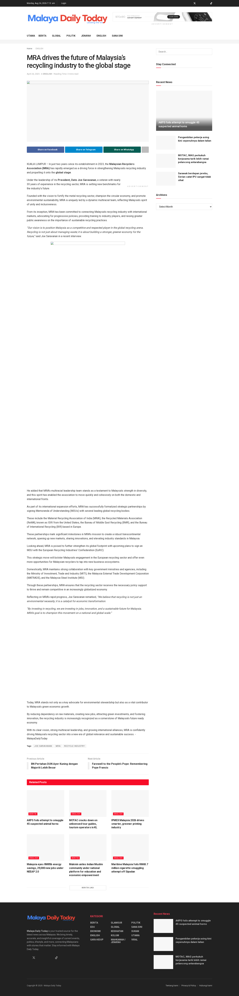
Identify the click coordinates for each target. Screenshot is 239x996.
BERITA (42, 35)
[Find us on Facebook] (190, 3)
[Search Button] (211, 36)
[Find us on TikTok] (211, 3)
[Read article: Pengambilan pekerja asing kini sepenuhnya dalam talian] (166, 143)
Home (29, 48)
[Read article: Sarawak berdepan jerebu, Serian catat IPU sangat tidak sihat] (166, 179)
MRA (58, 911)
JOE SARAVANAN (43, 911)
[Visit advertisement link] (162, 16)
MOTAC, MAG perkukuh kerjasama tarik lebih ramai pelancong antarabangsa (193, 159)
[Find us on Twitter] (194, 3)
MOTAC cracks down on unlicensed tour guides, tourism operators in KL (83, 989)
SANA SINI (117, 35)
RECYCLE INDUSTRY (74, 911)
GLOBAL (56, 35)
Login (63, 3)
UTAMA (31, 35)
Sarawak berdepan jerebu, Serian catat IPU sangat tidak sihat (194, 177)
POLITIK (70, 35)
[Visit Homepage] (67, 19)
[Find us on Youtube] (207, 3)
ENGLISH (101, 35)
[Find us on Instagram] (203, 3)
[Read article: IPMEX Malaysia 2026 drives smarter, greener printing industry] (130, 968)
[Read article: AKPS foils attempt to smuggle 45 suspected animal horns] (45, 968)
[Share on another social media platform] (145, 150)
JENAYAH (86, 35)
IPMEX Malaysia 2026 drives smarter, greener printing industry (127, 989)
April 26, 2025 (33, 74)
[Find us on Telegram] (199, 3)
